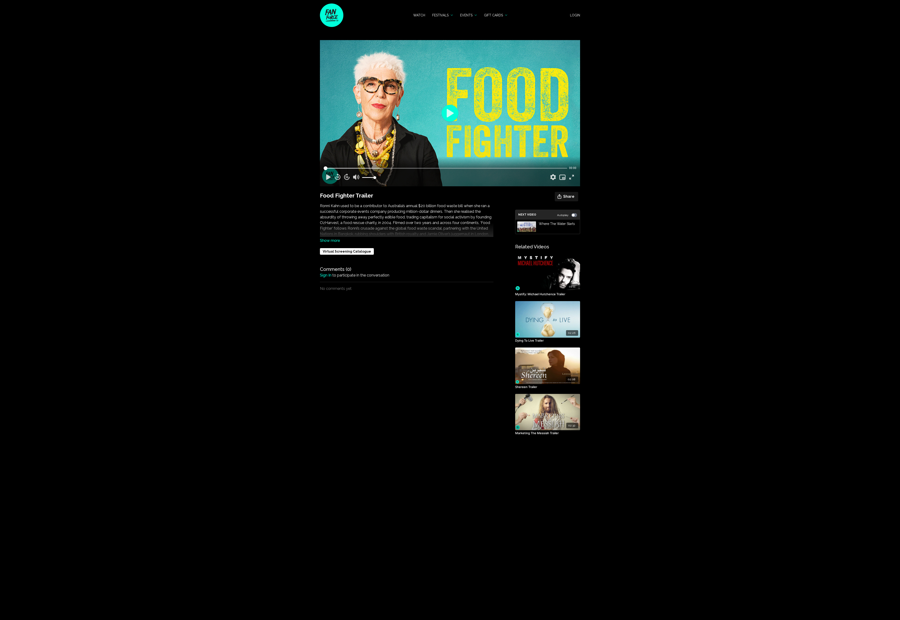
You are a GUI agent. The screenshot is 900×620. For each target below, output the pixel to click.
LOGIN (575, 15)
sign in (325, 275)
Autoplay (563, 215)
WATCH (419, 15)
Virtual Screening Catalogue (347, 251)
